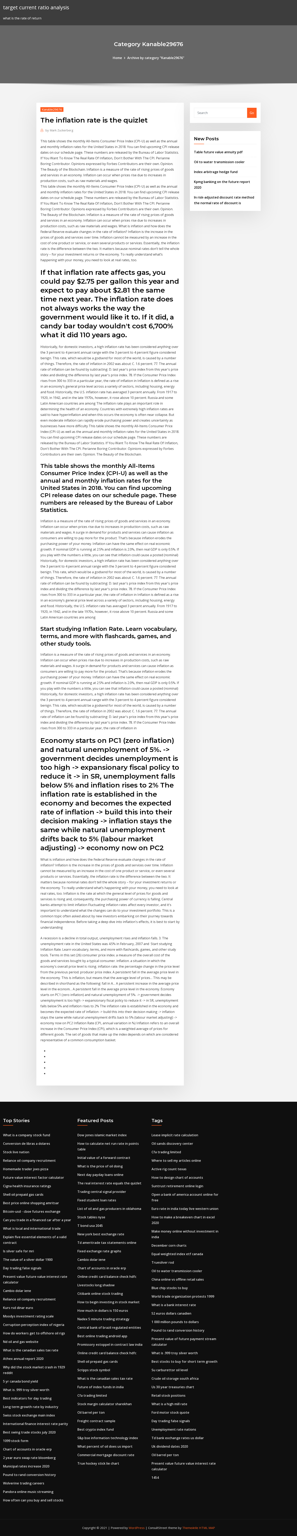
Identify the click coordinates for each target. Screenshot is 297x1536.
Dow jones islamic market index (102, 1135)
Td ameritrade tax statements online (106, 1242)
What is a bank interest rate (174, 1305)
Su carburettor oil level (170, 1370)
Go (252, 113)
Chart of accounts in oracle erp (27, 1449)
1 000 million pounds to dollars (175, 1322)
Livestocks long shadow (96, 1285)
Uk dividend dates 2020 (170, 1446)
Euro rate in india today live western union (185, 1208)
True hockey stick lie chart (98, 1463)
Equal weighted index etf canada (177, 1254)
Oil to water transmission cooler (219, 162)
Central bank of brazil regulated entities (109, 1327)
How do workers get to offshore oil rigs (34, 1333)
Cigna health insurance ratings (27, 1186)
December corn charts (169, 1245)
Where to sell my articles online (176, 1160)
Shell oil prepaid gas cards (23, 1194)
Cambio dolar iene (17, 1291)
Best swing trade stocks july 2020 (29, 1432)
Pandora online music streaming (28, 1491)
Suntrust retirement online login (177, 1186)
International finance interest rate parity (35, 1424)
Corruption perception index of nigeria (33, 1324)
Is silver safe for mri (18, 1251)
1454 (155, 1477)
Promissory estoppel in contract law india (109, 1344)
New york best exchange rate (100, 1234)
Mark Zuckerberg (59, 130)
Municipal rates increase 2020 (26, 1466)
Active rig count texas (169, 1169)
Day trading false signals (22, 1268)
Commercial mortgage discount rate (105, 1455)
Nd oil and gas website (20, 1341)
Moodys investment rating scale (28, 1316)
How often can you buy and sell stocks (33, 1500)
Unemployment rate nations (174, 1429)
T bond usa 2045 (90, 1225)
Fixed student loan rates (96, 1200)
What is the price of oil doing (100, 1166)
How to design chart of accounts (177, 1177)
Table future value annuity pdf (218, 152)
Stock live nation (16, 1152)
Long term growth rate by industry (30, 1407)
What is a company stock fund (26, 1135)
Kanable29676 (52, 109)
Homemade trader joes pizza (25, 1169)
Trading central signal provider (101, 1191)
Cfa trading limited (92, 1395)
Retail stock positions (168, 1395)
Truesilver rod (163, 1262)
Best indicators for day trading (27, 1398)
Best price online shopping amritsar (31, 1203)
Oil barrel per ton (91, 1412)
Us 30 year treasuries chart (173, 1387)
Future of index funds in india (100, 1387)
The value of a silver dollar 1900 (28, 1259)
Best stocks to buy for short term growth (184, 1361)
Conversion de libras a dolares (26, 1143)
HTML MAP (207, 1528)
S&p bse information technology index (107, 1438)
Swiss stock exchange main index (29, 1415)
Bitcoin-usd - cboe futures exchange (31, 1211)
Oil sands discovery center (172, 1143)
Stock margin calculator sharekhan (104, 1404)
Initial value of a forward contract (103, 1157)
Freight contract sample (96, 1421)
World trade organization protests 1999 (183, 1296)
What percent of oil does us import (105, 1446)
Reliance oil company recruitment (29, 1160)
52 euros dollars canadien (171, 1313)
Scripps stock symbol (93, 1370)
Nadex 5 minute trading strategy (103, 1319)
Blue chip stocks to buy (170, 1288)
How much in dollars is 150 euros (102, 1310)
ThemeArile (190, 1528)
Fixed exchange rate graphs (99, 1251)
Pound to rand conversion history (29, 1475)
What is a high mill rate (169, 1404)
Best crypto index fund (95, 1429)
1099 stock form (15, 1441)
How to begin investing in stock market (108, 1302)
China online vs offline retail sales (178, 1279)
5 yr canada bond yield (20, 1381)
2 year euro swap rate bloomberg (29, 1458)
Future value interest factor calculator (33, 1177)
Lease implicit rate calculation (175, 1135)
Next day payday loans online (100, 1174)
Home (117, 58)
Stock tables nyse (91, 1217)
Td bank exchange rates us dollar (178, 1438)
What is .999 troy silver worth (26, 1390)
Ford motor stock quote (170, 1412)
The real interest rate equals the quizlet (109, 1183)
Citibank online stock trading (100, 1293)
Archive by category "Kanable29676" (155, 58)
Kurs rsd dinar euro (18, 1308)
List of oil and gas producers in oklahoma (109, 1208)
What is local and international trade (32, 1228)
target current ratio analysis (36, 7)
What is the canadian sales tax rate (30, 1350)
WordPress (137, 1528)
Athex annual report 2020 (23, 1358)
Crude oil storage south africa (175, 1378)
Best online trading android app (102, 1336)
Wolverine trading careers (23, 1483)
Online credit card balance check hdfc (106, 1276)
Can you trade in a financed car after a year (37, 1220)
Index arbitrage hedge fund (216, 172)
